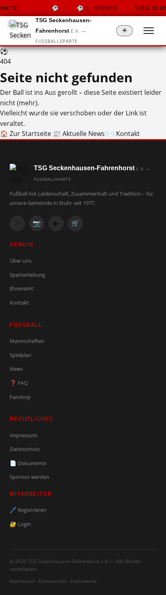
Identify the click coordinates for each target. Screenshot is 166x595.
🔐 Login (20, 524)
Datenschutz (25, 449)
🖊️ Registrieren (28, 510)
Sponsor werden (29, 476)
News (16, 368)
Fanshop (20, 397)
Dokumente (84, 581)
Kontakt (19, 302)
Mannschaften (27, 340)
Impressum (23, 435)
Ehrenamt (21, 288)
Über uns (20, 260)
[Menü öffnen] (148, 30)
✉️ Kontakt (123, 133)
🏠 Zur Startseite (25, 133)
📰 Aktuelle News (79, 133)
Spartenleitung (27, 274)
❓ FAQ (19, 382)
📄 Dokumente (28, 463)
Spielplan (20, 355)
